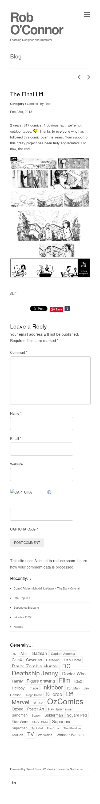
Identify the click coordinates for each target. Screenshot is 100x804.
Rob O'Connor (36, 22)
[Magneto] (87, 77)
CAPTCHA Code (22, 529)
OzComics (65, 700)
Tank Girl (37, 728)
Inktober (52, 687)
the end (24, 148)
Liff (69, 694)
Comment (18, 352)
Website (16, 463)
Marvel (20, 702)
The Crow (53, 728)
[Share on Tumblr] (73, 308)
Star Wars (20, 721)
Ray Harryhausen (61, 709)
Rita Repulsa (22, 598)
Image (33, 688)
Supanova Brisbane (26, 607)
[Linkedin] (14, 782)
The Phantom (72, 728)
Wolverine (45, 735)
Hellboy (18, 626)
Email (15, 438)
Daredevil (53, 660)
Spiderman (54, 715)
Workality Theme (54, 769)
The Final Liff (26, 94)
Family (17, 681)
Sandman (20, 715)
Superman (19, 727)
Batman (39, 653)
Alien (24, 653)
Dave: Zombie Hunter (35, 666)
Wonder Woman (70, 734)
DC (66, 666)
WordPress (33, 769)
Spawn (36, 715)
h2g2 (78, 681)
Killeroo (54, 694)
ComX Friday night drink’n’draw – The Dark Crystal (46, 588)
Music (38, 702)
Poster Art (35, 709)
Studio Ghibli (40, 722)
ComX (17, 659)
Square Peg (77, 715)
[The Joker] (78, 77)
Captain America (63, 653)
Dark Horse (72, 659)
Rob (48, 103)
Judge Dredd (34, 695)
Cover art (34, 659)
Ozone (17, 709)
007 (14, 654)
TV (30, 734)
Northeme (76, 769)
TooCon (17, 735)
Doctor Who (74, 673)
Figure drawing (41, 681)
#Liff (13, 293)
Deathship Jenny (35, 672)
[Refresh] (50, 492)
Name (16, 413)
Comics (32, 103)
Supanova (61, 721)
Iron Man (73, 688)
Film (64, 680)
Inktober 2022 (22, 617)
